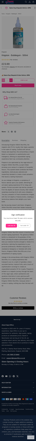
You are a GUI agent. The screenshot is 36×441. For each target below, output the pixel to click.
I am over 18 (11, 225)
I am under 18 (24, 225)
